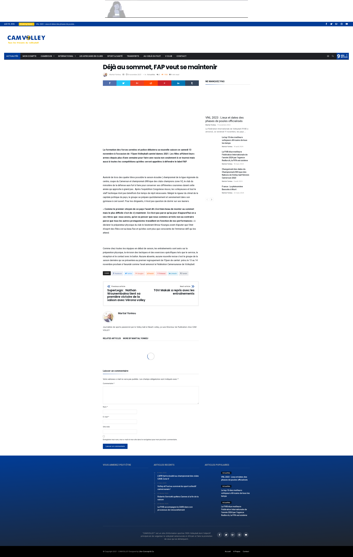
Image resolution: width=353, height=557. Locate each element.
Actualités (151, 74)
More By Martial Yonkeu (135, 338)
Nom (105, 407)
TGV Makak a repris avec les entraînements (174, 290)
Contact (246, 551)
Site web (106, 427)
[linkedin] (178, 83)
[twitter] (123, 83)
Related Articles (112, 338)
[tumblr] (192, 83)
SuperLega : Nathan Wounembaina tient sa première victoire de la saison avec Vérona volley (126, 294)
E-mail (106, 417)
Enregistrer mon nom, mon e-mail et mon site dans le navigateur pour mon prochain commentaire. (140, 439)
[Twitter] (331, 24)
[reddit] (151, 83)
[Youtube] (346, 24)
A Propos (236, 551)
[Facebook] (326, 24)
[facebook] (110, 83)
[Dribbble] (341, 24)
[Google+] (336, 24)
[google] (137, 83)
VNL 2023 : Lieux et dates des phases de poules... (55, 24)
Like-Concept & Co (146, 551)
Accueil (228, 551)
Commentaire (108, 383)
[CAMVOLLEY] (26, 30)
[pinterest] (164, 83)
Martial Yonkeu (115, 74)
